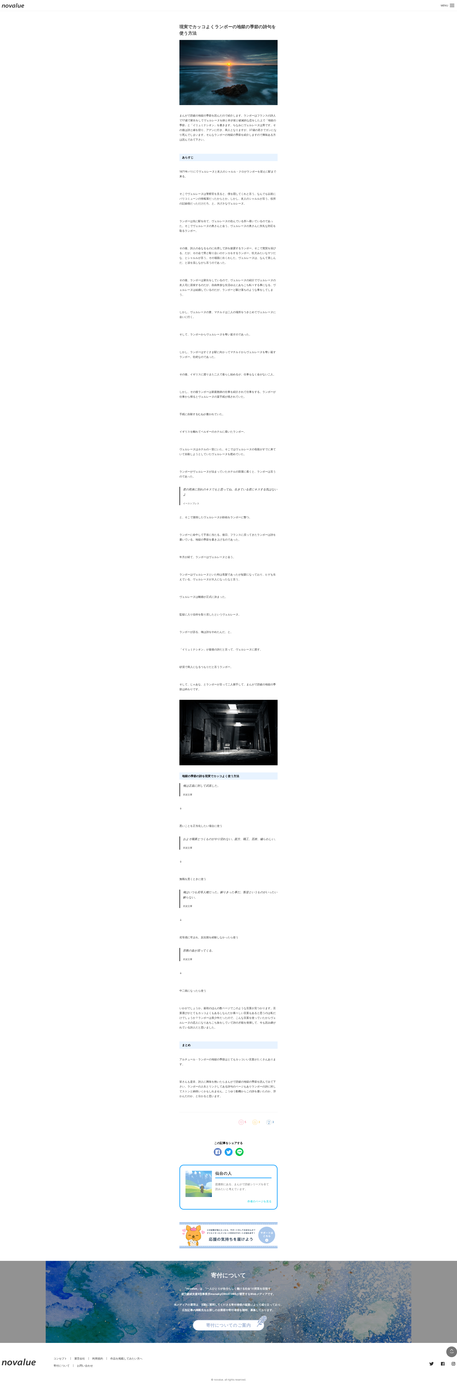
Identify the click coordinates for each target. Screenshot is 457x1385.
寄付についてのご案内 (228, 1325)
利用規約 (97, 1358)
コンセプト (60, 1358)
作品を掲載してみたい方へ (126, 1358)
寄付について (62, 1365)
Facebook (218, 1152)
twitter (229, 1152)
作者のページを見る (259, 1201)
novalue (13, 7)
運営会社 (79, 1358)
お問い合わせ (85, 1365)
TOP (452, 1352)
